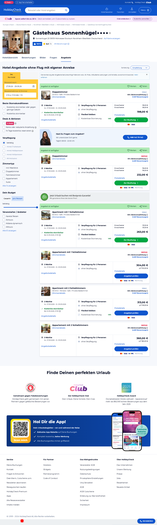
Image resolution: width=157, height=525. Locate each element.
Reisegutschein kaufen (16, 487)
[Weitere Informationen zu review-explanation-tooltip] (68, 44)
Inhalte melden (13, 505)
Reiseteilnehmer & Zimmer (15, 91)
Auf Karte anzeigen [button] (112, 38)
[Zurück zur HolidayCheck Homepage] (12, 10)
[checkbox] (20, 123)
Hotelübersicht (10, 57)
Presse (119, 474)
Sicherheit (84, 500)
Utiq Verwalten (86, 483)
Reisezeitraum (10, 82)
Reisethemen (122, 483)
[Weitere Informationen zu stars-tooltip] (109, 33)
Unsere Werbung (124, 469)
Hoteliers (47, 465)
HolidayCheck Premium (17, 491)
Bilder (43, 57)
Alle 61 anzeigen (9, 231)
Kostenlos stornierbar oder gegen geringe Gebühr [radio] (21, 108)
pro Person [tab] (17, 198)
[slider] (37, 207)
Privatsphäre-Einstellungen (91, 478)
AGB (82, 487)
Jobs (119, 478)
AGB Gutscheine (87, 491)
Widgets (47, 469)
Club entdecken (123, 19)
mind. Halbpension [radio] (15, 151)
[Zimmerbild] (45, 95)
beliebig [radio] (10, 143)
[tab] (11, 75)
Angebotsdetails (48, 120)
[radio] (94, 109)
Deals (8, 2)
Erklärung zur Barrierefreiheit (92, 496)
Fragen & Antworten (15, 474)
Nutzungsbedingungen (90, 469)
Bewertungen (29, 57)
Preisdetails (119, 115)
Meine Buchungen (14, 465)
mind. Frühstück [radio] (14, 147)
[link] (106, 10)
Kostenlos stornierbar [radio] (16, 113)
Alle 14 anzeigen (9, 186)
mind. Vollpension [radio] (14, 154)
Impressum (85, 505)
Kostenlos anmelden (142, 19)
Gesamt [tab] (7, 198)
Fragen (53, 57)
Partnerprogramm (51, 474)
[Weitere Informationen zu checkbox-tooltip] (15, 123)
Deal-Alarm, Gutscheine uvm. (19, 478)
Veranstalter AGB (87, 465)
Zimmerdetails (58, 97)
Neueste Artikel (123, 487)
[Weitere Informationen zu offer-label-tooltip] (59, 115)
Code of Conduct (50, 478)
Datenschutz (85, 474)
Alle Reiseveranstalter (16, 500)
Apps (9, 496)
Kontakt (128, 2)
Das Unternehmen (124, 465)
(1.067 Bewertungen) (140, 97)
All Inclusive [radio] (12, 158)
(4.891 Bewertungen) (140, 161)
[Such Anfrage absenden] (66, 10)
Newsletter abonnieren (16, 483)
